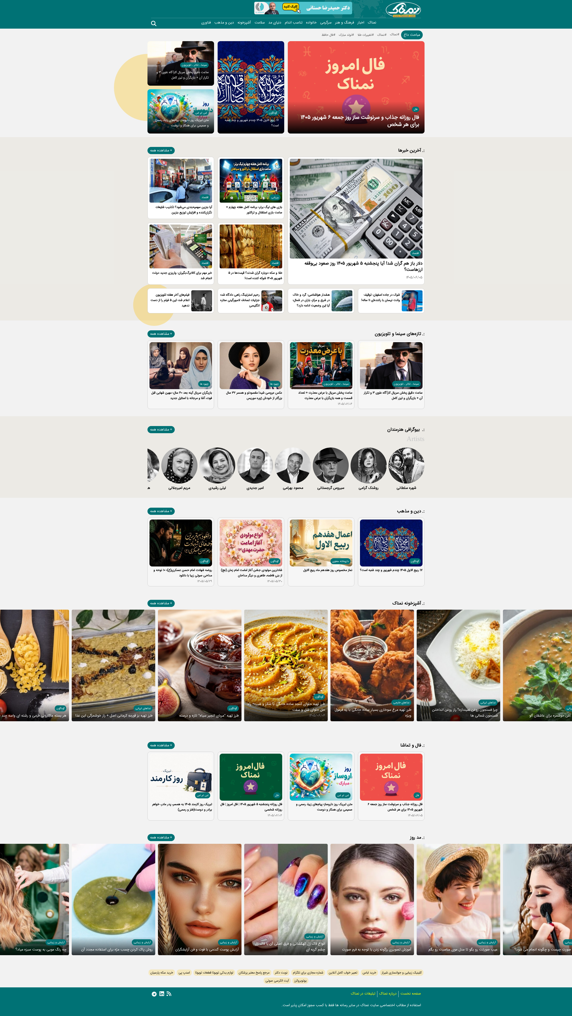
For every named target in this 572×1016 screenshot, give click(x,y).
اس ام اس (201, 113)
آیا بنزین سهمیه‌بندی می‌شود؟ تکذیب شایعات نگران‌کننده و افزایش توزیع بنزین (184, 210)
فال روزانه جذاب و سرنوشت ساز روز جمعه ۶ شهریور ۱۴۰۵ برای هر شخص (360, 121)
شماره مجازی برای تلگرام (308, 972)
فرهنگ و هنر (344, 22)
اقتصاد (415, 253)
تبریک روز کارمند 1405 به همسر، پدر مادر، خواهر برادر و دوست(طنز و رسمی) (182, 807)
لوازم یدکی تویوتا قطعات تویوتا (214, 972)
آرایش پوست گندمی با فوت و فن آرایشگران (207, 949)
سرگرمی (326, 22)
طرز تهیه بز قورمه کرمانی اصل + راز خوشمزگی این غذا (114, 715)
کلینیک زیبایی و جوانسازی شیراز (402, 972)
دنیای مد (274, 22)
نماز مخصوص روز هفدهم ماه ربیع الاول (327, 570)
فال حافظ (327, 34)
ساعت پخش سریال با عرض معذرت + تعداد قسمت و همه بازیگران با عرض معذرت (325, 395)
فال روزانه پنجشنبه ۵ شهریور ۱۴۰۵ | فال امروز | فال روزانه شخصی (251, 807)
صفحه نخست (410, 993)
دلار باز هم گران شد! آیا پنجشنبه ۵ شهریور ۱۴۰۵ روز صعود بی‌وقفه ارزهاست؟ (364, 266)
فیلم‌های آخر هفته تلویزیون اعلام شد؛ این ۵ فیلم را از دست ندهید (170, 300)
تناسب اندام (294, 22)
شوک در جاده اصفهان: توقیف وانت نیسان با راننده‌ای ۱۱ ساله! (380, 297)
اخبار (361, 22)
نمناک (372, 22)
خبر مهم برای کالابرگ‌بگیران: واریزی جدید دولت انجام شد (182, 275)
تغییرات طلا (365, 34)
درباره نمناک (388, 993)
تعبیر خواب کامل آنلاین (343, 972)
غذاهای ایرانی (488, 702)
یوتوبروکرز (300, 980)
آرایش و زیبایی (487, 942)
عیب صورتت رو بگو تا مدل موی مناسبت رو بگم (463, 949)
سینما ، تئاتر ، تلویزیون (194, 65)
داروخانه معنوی (340, 561)
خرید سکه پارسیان (161, 972)
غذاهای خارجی (401, 702)
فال (415, 109)
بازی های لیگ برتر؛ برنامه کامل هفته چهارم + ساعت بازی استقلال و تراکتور (254, 210)
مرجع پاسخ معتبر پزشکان (254, 972)
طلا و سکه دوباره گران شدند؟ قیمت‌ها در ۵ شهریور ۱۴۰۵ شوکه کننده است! (255, 275)
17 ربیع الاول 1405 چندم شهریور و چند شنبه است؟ (391, 570)
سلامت (259, 22)
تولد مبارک (345, 34)
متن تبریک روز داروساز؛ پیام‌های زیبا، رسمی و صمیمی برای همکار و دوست (324, 807)
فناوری (206, 22)
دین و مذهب (224, 22)
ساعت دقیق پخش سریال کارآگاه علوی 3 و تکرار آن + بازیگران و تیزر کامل (393, 395)
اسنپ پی (184, 972)
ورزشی (275, 197)
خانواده (311, 22)
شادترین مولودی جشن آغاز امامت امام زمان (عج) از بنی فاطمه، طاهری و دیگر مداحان (251, 573)
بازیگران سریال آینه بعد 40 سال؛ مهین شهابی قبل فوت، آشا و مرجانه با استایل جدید (181, 395)
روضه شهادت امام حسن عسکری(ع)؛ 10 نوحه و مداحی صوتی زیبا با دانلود (183, 573)
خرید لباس (369, 972)
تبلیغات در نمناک (363, 993)
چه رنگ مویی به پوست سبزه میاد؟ (40, 949)
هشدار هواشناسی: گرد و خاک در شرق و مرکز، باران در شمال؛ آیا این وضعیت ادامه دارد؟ (311, 300)
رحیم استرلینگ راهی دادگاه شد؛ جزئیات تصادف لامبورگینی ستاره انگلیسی (240, 300)
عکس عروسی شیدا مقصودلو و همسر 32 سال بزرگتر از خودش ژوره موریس (254, 395)
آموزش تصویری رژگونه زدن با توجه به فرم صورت (376, 949)
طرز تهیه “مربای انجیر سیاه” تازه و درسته (209, 715)
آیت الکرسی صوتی (277, 980)
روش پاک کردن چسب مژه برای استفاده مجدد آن (117, 949)
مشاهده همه (159, 150)
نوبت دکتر (281, 972)
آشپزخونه (244, 22)
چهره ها (274, 384)
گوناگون (273, 113)
